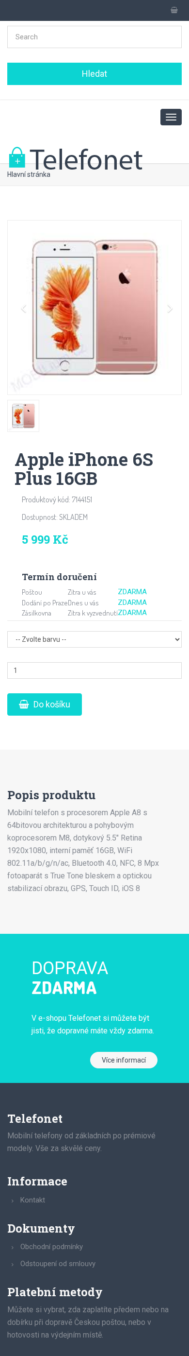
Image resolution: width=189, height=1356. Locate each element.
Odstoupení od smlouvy (57, 1263)
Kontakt (32, 1200)
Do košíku (51, 704)
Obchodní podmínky (51, 1246)
